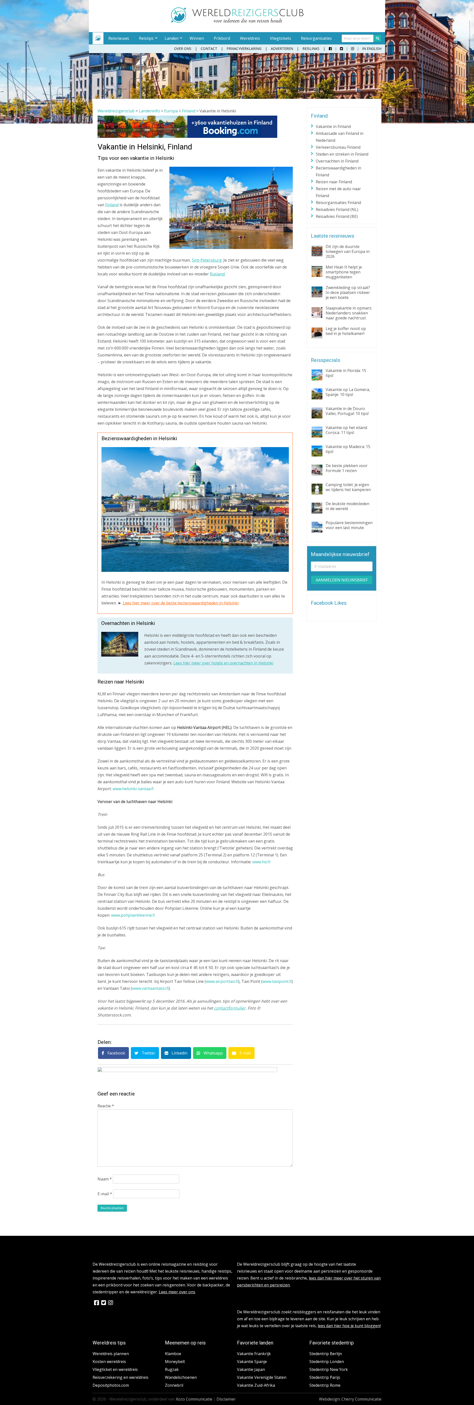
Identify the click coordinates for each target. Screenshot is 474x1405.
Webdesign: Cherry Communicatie (350, 1399)
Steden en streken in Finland (342, 154)
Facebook (115, 1053)
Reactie (106, 1106)
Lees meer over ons (177, 1292)
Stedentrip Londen (326, 1361)
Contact (209, 48)
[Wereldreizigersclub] (237, 21)
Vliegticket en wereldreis (115, 1369)
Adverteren (282, 48)
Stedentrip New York (328, 1369)
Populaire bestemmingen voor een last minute (349, 525)
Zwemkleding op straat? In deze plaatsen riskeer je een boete (348, 292)
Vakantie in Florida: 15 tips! (346, 373)
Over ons (182, 48)
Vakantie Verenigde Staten (261, 1377)
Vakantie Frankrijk (254, 1353)
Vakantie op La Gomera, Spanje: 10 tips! (348, 392)
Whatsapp (213, 1053)
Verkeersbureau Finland (338, 147)
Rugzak (172, 1369)
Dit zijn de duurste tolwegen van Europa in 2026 (348, 251)
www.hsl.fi (261, 862)
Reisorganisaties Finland (338, 202)
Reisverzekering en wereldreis (120, 1377)
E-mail (244, 1053)
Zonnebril (174, 1385)
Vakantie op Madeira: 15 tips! (348, 449)
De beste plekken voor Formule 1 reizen (347, 468)
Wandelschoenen (181, 1377)
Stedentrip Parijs (324, 1377)
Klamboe (173, 1353)
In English (371, 48)
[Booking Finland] (187, 136)
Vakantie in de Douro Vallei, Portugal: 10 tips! (347, 411)
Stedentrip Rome (324, 1385)
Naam (105, 1179)
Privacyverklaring (244, 48)
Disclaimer (226, 1399)
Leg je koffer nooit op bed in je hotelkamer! (346, 331)
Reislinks (310, 48)
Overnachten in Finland (337, 161)
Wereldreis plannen (111, 1353)
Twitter (148, 1053)
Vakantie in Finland (333, 126)
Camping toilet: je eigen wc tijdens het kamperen (348, 487)
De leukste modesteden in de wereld (347, 506)
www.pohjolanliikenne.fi (133, 915)
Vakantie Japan (251, 1369)
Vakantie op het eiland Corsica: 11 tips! (346, 430)
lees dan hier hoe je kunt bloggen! (349, 1325)
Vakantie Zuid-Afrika (256, 1385)
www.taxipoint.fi (277, 981)
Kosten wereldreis (109, 1361)
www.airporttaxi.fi (222, 981)
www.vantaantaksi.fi (150, 988)
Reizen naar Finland (334, 182)
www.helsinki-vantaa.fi (133, 788)
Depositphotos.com (111, 1385)
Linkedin (179, 1053)
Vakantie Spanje (252, 1361)
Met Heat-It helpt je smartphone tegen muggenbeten (344, 272)
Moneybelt (175, 1361)
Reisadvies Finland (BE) (337, 216)
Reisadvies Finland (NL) (337, 209)
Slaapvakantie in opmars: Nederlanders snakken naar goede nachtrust (349, 313)
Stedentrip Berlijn (325, 1353)
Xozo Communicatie (194, 1399)
